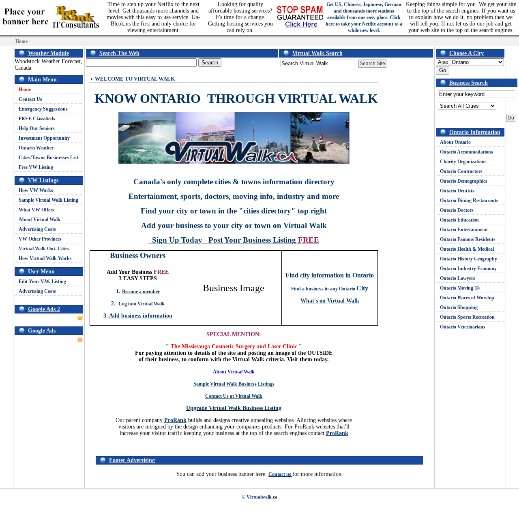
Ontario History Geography (468, 259)
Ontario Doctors (457, 210)
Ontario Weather (36, 148)
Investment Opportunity (44, 138)
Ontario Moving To (460, 288)
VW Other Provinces (40, 239)
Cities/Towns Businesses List (48, 157)
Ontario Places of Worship (467, 298)
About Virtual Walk (39, 219)
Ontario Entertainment (464, 229)
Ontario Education (459, 220)
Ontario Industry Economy (468, 268)
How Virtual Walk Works (45, 258)
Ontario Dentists (457, 191)
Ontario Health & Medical (467, 249)
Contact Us (30, 99)
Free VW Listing (36, 167)
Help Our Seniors (37, 128)
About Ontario (455, 142)
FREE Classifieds (37, 119)
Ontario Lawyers (457, 278)
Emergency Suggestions (43, 109)
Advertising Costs (37, 229)
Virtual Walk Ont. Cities (44, 249)
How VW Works (36, 190)
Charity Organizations (463, 161)
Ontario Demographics (463, 181)
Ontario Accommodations (466, 152)
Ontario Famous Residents (467, 239)
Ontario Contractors (461, 171)
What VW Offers (36, 210)
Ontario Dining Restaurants (469, 200)
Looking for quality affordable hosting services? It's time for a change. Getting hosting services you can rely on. (240, 17)
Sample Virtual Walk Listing (48, 200)
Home (25, 89)
